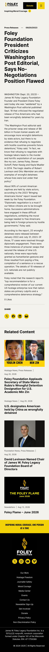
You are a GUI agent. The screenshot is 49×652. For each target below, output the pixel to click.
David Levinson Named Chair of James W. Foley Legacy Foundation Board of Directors (24, 464)
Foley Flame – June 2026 (21, 512)
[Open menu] (41, 5)
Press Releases (11, 27)
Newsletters (9, 507)
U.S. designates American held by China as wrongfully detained (23, 409)
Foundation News (12, 451)
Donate (30, 5)
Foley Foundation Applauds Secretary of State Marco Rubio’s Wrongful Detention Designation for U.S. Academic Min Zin (23, 385)
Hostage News (10, 370)
